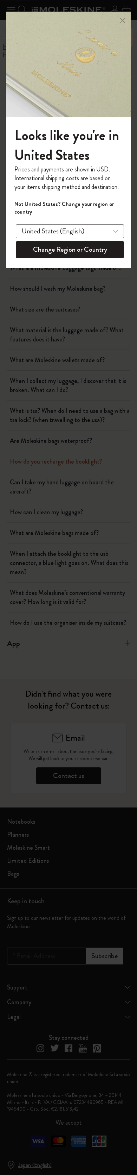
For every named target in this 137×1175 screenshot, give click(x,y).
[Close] (122, 20)
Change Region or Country (70, 249)
